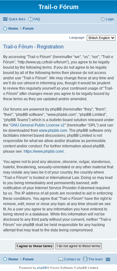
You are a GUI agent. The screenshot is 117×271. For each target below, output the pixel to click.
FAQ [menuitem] (36, 19)
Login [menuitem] (110, 19)
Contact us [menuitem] (72, 259)
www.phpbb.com (53, 130)
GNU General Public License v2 (38, 125)
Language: (77, 37)
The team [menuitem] (95, 259)
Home (13, 259)
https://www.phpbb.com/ (44, 151)
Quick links (17, 19)
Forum (28, 259)
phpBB (42, 267)
